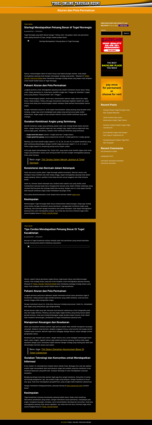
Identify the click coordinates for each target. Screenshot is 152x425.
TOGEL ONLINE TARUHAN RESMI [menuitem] (45, 284)
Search (103, 30)
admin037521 (30, 31)
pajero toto (76, 194)
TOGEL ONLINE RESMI (50, 213)
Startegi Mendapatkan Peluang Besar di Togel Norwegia (58, 27)
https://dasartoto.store (74, 386)
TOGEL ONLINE (28, 24)
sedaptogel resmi (107, 156)
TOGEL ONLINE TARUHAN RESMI (79, 422)
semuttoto (104, 161)
